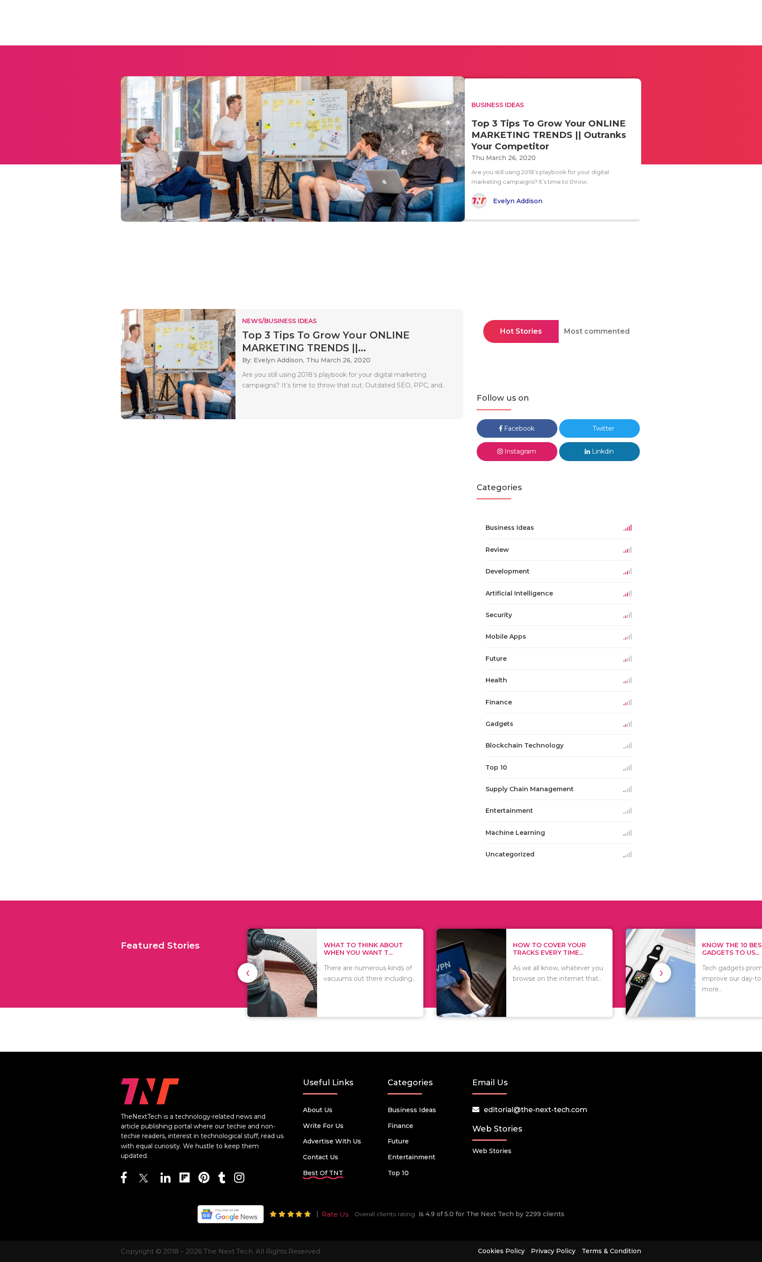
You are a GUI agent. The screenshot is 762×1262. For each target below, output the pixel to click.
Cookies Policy (501, 1251)
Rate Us (335, 1214)
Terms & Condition (611, 1251)
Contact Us (320, 1157)
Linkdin (602, 451)
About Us (317, 1110)
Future (398, 1141)
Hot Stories (521, 331)
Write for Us (323, 1126)
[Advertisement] (381, 268)
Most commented (597, 331)
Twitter (602, 428)
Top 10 (398, 1173)
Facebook (518, 428)
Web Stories (492, 1151)
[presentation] (248, 973)
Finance (400, 1126)
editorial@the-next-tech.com (535, 1110)
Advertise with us (332, 1141)
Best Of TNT (323, 1173)
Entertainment (411, 1157)
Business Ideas (412, 1110)
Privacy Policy (553, 1251)
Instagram (519, 451)
